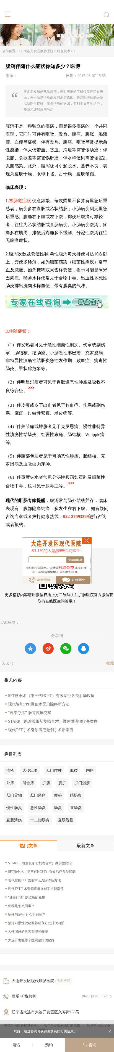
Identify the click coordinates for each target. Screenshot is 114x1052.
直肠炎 (76, 808)
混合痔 (28, 783)
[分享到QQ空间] (30, 648)
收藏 (110, 663)
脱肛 (62, 783)
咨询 (91, 1045)
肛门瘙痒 (38, 795)
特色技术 (63, 51)
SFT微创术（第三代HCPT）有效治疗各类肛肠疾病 (51, 696)
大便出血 (30, 770)
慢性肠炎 (14, 808)
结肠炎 (76, 795)
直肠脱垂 (65, 820)
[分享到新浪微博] (48, 648)
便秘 (58, 795)
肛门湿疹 (82, 783)
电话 (16, 1045)
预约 (49, 1045)
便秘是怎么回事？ (21, 906)
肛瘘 (46, 783)
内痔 (90, 770)
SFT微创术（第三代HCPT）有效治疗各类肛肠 (42, 872)
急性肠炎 (38, 808)
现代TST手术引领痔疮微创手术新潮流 (40, 730)
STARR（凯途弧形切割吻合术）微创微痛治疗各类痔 (53, 721)
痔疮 (10, 770)
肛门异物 (14, 795)
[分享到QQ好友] (83, 648)
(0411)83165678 (94, 996)
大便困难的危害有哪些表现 (28, 932)
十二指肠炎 (40, 820)
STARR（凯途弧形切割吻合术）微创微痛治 (40, 863)
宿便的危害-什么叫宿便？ (27, 914)
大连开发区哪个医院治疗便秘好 (31, 940)
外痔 (10, 783)
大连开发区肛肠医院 (38, 51)
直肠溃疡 (14, 820)
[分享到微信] (65, 648)
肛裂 (74, 770)
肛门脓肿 (54, 770)
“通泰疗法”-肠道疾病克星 (29, 713)
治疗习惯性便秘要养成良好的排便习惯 (36, 923)
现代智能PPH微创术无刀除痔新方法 (38, 704)
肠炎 (58, 808)
